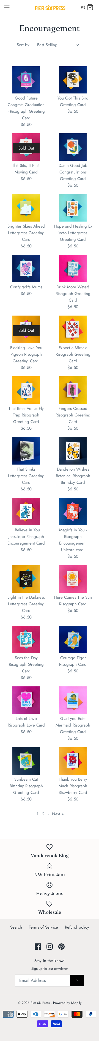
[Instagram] (49, 946)
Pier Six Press (41, 1002)
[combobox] (57, 45)
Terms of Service (43, 927)
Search (16, 927)
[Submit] (77, 980)
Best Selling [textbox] (47, 45)
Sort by (23, 45)
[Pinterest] (61, 946)
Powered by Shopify (67, 1002)
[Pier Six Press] (49, 7)
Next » (58, 814)
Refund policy (77, 927)
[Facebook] (38, 946)
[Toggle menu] (7, 7)
